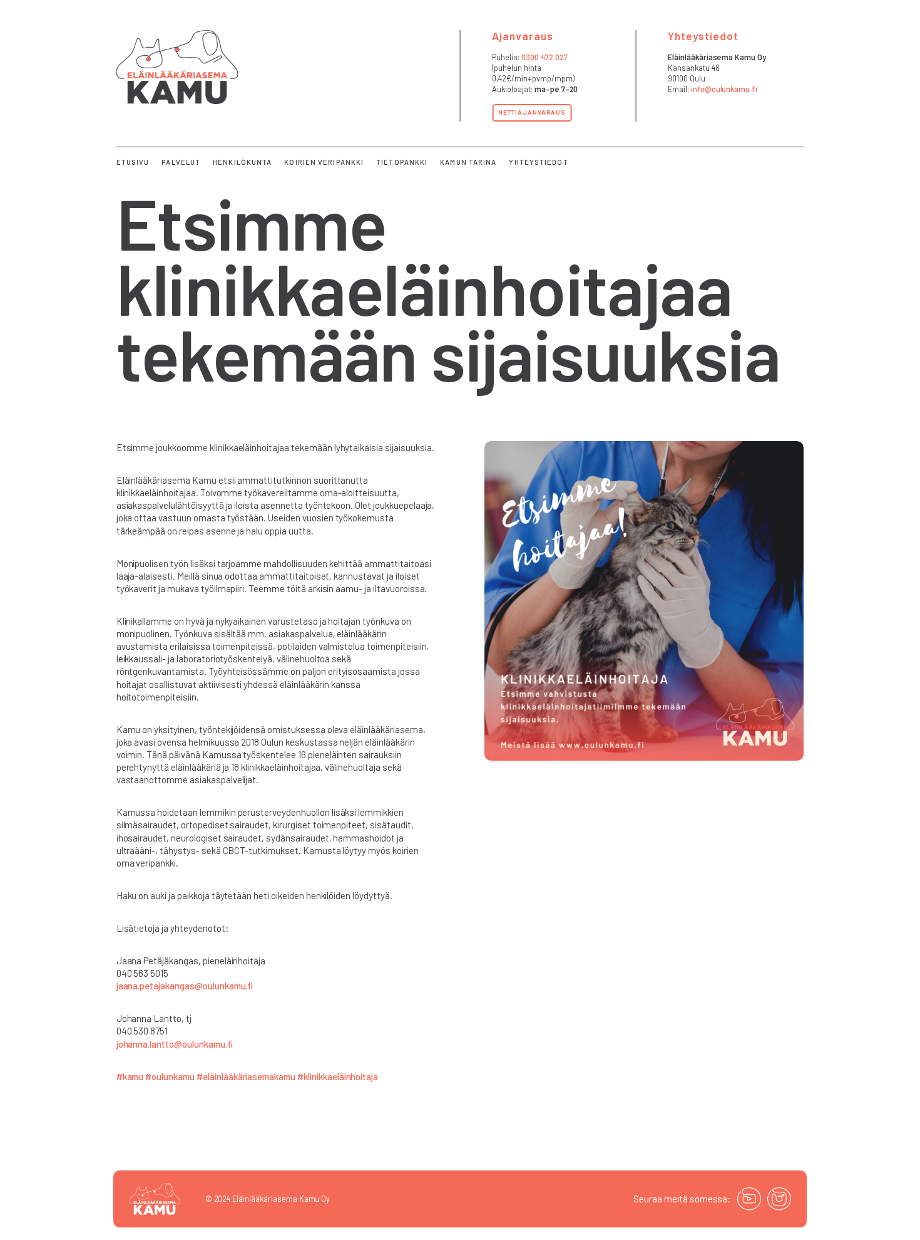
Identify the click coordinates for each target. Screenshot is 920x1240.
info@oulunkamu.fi (724, 89)
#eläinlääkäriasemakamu (246, 1076)
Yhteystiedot (538, 162)
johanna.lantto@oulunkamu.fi (174, 1044)
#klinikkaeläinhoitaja (337, 1076)
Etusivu (133, 162)
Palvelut (180, 162)
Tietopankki (401, 162)
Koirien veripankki (324, 162)
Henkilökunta (242, 162)
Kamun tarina (468, 162)
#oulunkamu (170, 1076)
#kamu (130, 1076)
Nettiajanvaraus (531, 112)
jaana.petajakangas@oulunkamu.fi (184, 985)
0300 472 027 (544, 57)
